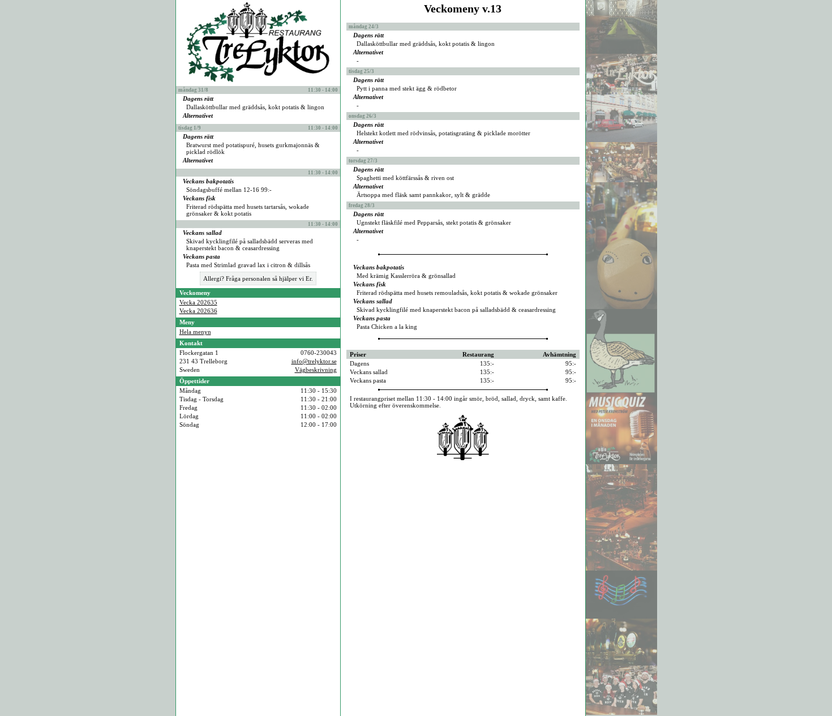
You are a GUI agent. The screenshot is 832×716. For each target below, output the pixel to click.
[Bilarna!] (621, 139)
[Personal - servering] (621, 92)
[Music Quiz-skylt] (621, 461)
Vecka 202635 (198, 302)
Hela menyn (195, 331)
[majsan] (621, 306)
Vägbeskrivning (316, 369)
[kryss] (621, 616)
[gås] (621, 390)
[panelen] (621, 180)
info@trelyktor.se (314, 361)
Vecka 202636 (198, 310)
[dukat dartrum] (621, 51)
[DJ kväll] (621, 663)
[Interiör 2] (621, 568)
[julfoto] (621, 712)
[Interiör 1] (621, 515)
